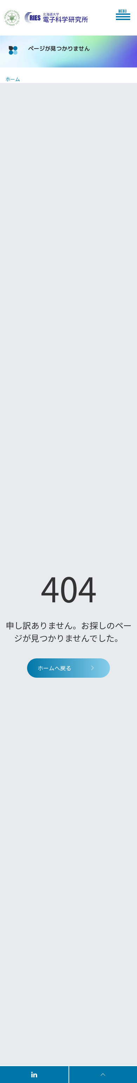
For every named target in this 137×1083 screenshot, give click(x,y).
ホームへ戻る (54, 668)
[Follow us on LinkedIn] (34, 1074)
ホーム (12, 79)
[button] (124, 14)
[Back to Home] (56, 17)
